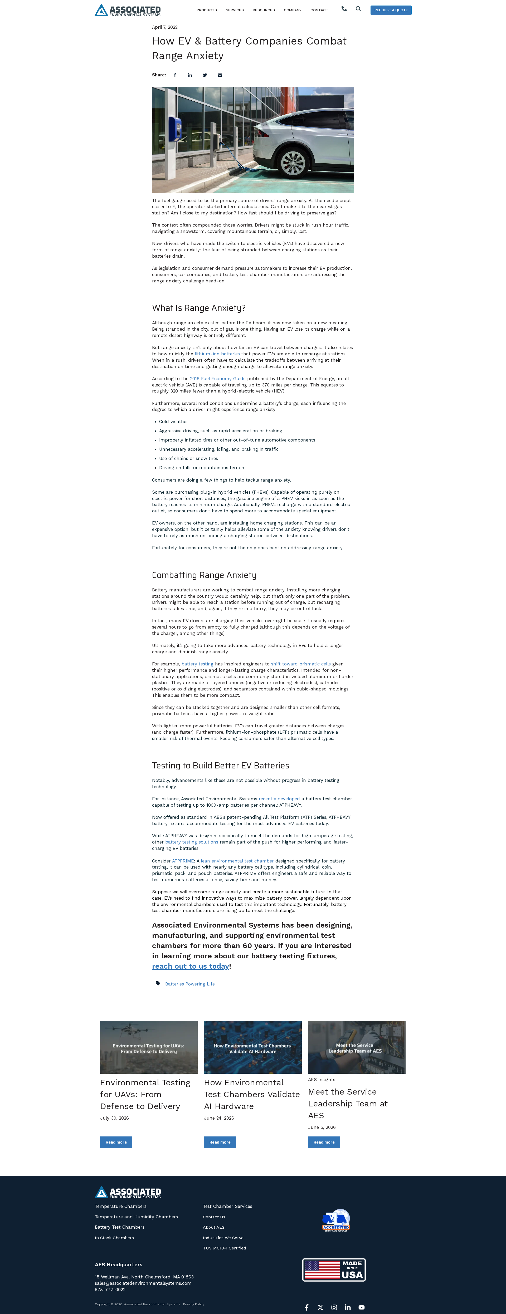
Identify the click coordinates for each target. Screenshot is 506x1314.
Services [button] (235, 10)
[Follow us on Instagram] (334, 1307)
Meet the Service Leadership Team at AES (348, 1103)
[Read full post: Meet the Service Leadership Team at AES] (357, 1047)
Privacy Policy (193, 1304)
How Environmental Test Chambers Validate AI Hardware (252, 1094)
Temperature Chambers (121, 1206)
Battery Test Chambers (119, 1227)
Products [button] (207, 10)
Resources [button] (264, 10)
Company (292, 10)
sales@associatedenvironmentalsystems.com (143, 1283)
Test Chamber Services (227, 1206)
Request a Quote (391, 10)
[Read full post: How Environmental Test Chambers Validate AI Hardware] (252, 1047)
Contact (319, 10)
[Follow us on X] (320, 1307)
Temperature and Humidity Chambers (136, 1216)
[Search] (358, 10)
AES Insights (321, 1079)
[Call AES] (344, 10)
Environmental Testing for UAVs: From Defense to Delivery (145, 1094)
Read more (116, 1142)
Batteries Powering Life (190, 984)
